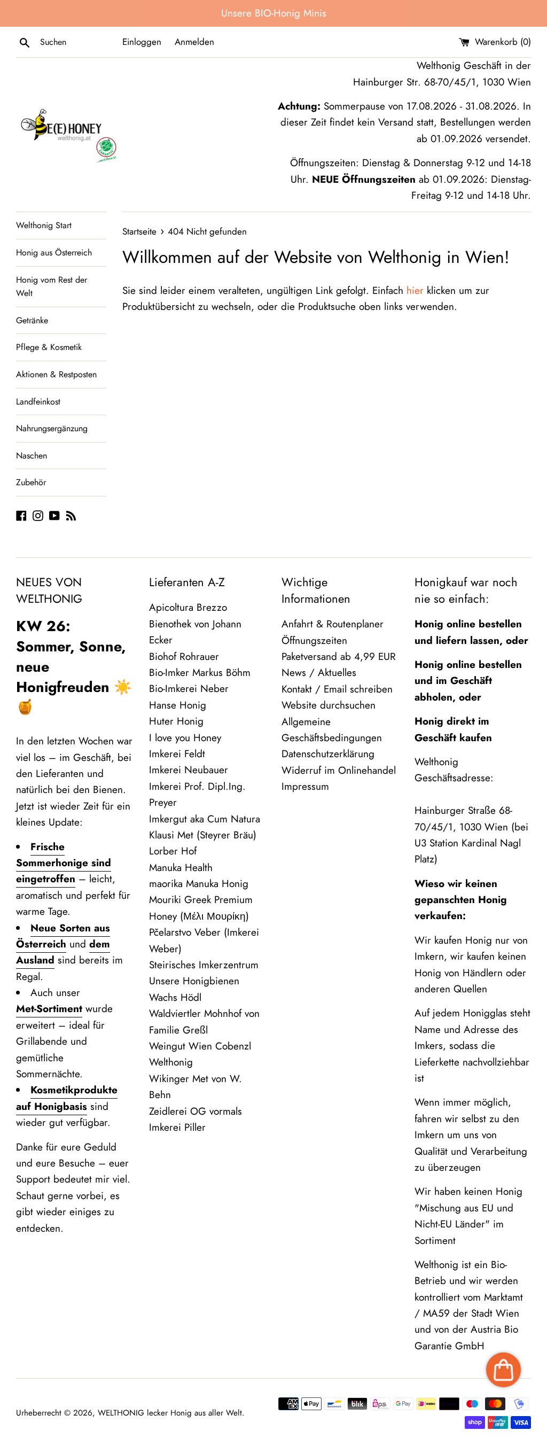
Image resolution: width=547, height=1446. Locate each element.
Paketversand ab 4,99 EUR (339, 656)
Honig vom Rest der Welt (51, 287)
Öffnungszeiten (314, 640)
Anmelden (194, 41)
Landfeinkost (38, 401)
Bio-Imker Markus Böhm (200, 672)
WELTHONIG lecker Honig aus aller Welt (170, 1413)
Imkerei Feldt (177, 754)
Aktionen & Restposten (56, 374)
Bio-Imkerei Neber (189, 688)
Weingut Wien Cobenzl (200, 1046)
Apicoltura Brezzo (188, 607)
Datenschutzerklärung (328, 754)
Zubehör (31, 482)
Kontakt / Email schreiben (337, 689)
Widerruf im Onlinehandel (339, 770)
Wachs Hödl (175, 997)
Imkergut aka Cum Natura (204, 819)
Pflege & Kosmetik (49, 347)
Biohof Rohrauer (184, 656)
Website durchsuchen (329, 705)
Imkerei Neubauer (188, 770)
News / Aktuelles (319, 672)
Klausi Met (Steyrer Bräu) (202, 835)
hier (415, 290)
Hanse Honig (177, 705)
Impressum (305, 786)
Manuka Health (181, 867)
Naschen (31, 455)
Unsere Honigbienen (194, 981)
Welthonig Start (44, 225)
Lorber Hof (173, 851)
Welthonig (171, 1062)
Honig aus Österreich (54, 252)
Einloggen (141, 41)
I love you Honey (185, 737)
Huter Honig (176, 721)
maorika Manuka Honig (198, 883)
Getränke (32, 320)
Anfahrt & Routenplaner (333, 624)
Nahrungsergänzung (52, 428)
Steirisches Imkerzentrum (204, 965)
